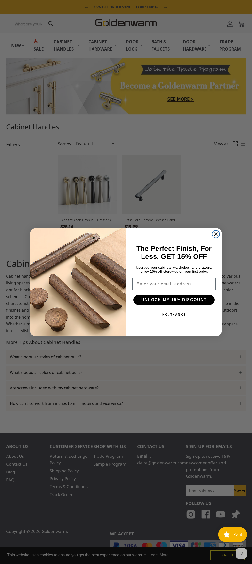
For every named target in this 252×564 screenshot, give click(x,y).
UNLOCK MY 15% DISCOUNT (174, 300)
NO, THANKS (174, 314)
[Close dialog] (216, 234)
